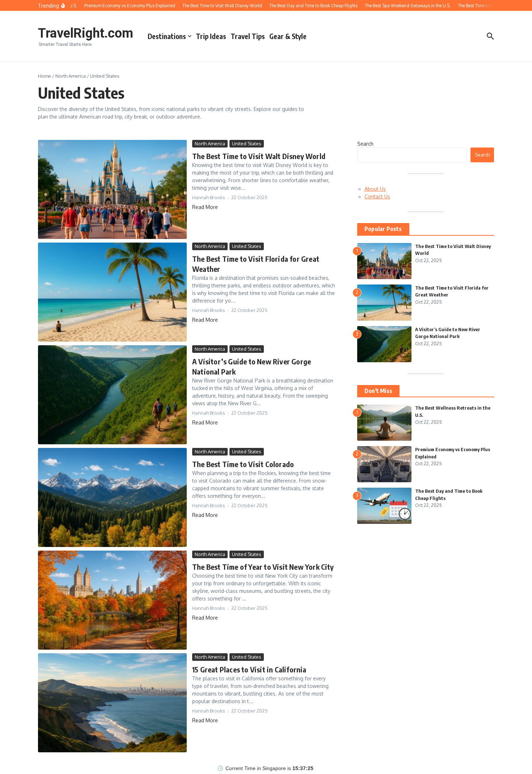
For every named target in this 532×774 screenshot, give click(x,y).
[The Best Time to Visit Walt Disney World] (112, 189)
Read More (205, 207)
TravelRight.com (85, 33)
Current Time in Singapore (255, 768)
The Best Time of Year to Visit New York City (263, 566)
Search (365, 144)
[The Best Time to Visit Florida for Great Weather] (112, 292)
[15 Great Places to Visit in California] (112, 702)
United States (246, 143)
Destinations (167, 36)
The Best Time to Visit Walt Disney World (258, 156)
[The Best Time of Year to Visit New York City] (112, 600)
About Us (375, 189)
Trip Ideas (211, 36)
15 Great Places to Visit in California (249, 669)
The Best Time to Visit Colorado (243, 464)
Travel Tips (248, 36)
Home (44, 76)
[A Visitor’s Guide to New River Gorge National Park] (112, 394)
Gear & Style (288, 36)
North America (70, 76)
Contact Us (377, 196)
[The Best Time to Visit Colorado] (112, 497)
